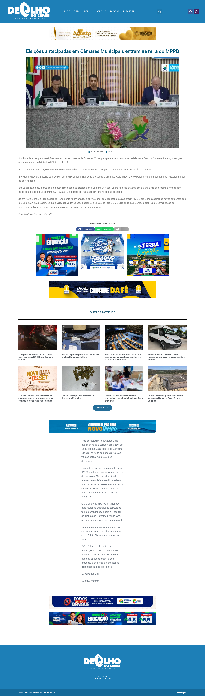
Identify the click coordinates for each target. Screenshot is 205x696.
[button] (159, 11)
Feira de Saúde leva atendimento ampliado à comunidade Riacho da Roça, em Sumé (124, 398)
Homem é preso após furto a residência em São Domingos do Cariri (80, 355)
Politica (101, 11)
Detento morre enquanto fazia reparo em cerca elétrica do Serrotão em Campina (165, 398)
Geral (77, 11)
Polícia (88, 11)
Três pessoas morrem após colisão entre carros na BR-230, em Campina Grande (35, 357)
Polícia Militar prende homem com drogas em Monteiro (78, 396)
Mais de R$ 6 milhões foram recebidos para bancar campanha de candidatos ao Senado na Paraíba (123, 357)
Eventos (114, 11)
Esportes (128, 11)
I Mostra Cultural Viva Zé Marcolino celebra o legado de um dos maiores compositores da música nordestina (35, 398)
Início (66, 11)
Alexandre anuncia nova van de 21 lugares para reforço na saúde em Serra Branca (167, 357)
